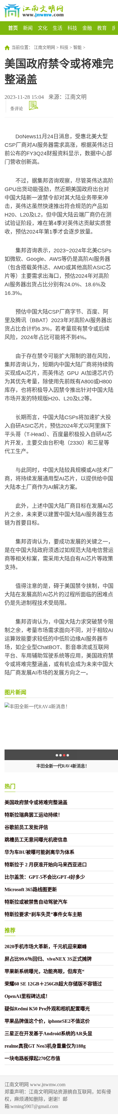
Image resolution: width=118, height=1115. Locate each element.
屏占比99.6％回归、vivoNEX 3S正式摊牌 (48, 959)
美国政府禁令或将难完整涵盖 (36, 802)
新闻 (28, 28)
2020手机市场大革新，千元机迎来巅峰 (46, 946)
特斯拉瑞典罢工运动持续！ (34, 814)
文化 (43, 28)
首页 (13, 28)
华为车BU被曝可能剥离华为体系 (39, 852)
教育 (102, 28)
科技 (72, 28)
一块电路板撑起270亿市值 (32, 1058)
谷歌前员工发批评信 (26, 827)
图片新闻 (15, 692)
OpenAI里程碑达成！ (27, 996)
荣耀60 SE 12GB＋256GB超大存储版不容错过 (53, 983)
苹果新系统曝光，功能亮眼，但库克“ (44, 971)
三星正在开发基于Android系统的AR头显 (48, 1033)
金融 (87, 28)
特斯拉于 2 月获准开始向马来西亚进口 (46, 864)
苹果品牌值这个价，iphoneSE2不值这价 (47, 1021)
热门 (10, 786)
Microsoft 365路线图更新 (31, 889)
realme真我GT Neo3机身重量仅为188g (45, 1046)
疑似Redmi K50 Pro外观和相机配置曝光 (47, 1008)
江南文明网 (44, 47)
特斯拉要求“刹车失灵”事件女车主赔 (43, 914)
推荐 (10, 931)
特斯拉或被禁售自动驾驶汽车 (36, 901)
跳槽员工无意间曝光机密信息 (36, 839)
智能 (77, 47)
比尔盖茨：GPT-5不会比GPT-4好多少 (45, 877)
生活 (57, 28)
